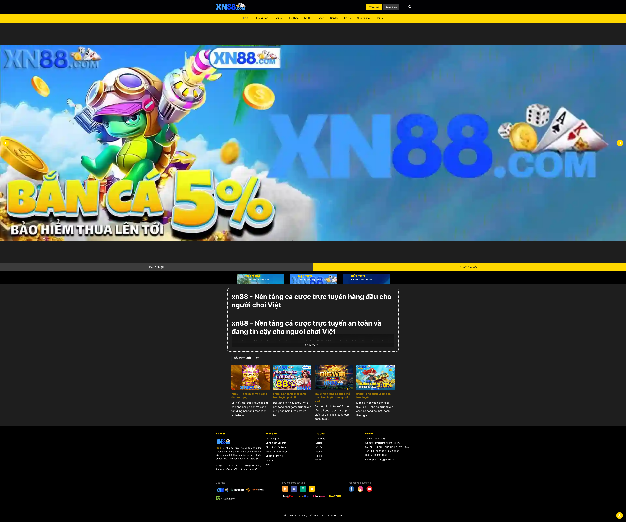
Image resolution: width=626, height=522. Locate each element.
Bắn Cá (334, 18)
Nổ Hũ (307, 18)
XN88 (246, 18)
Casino (278, 18)
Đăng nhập (391, 7)
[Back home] (230, 7)
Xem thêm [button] (311, 345)
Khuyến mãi (363, 18)
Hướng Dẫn (261, 18)
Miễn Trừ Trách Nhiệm (277, 451)
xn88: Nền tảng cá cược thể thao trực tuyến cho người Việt (332, 397)
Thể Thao (293, 18)
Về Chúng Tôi (272, 438)
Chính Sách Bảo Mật (276, 442)
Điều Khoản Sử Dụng (276, 447)
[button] (410, 6)
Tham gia (374, 7)
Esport (321, 18)
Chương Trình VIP (274, 456)
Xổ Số (347, 18)
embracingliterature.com (387, 442)
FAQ (268, 464)
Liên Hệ (270, 460)
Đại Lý (379, 18)
